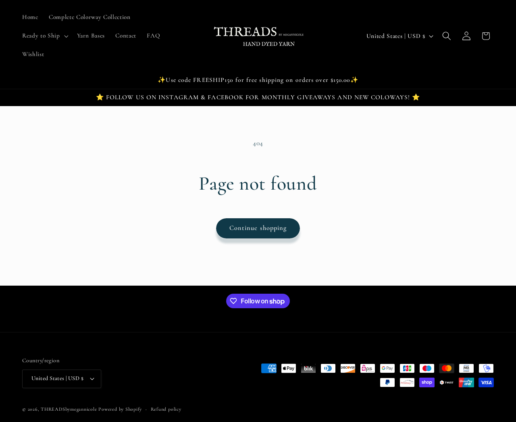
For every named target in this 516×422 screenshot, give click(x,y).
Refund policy (166, 409)
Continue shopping (258, 228)
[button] (44, 36)
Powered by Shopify (120, 409)
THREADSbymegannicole (69, 409)
